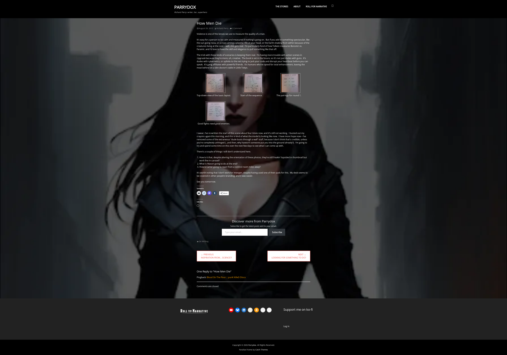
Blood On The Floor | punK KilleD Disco (226, 277)
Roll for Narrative (316, 6)
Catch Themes (261, 349)
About (297, 6)
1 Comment (237, 28)
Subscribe (277, 232)
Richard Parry (222, 28)
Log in (286, 326)
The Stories (282, 6)
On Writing (203, 241)
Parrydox (185, 7)
